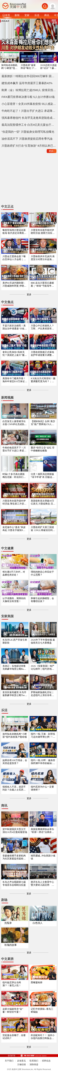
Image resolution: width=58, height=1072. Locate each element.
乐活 (36, 15)
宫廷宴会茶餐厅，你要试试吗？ (14, 1036)
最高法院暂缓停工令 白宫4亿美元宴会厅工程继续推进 (29, 124)
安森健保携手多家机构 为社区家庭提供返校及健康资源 (14, 857)
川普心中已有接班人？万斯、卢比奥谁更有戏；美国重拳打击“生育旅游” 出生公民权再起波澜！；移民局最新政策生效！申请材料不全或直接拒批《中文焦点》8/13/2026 (43, 327)
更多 (51, 151)
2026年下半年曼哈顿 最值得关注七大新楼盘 (43, 641)
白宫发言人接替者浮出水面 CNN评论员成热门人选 (14, 423)
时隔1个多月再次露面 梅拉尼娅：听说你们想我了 (14, 476)
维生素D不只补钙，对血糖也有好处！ (13, 573)
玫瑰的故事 (10, 945)
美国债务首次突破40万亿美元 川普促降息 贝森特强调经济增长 (43, 502)
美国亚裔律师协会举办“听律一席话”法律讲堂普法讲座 (42, 831)
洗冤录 (8, 923)
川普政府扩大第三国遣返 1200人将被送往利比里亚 (43, 529)
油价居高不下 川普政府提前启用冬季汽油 (27, 138)
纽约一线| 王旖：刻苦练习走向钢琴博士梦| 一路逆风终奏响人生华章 (43, 735)
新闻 (17, 15)
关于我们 (9, 1060)
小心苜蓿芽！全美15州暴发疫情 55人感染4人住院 (29, 103)
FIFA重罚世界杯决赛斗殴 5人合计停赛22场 (28, 96)
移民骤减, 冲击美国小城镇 (43, 857)
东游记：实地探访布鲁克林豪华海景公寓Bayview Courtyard (14, 667)
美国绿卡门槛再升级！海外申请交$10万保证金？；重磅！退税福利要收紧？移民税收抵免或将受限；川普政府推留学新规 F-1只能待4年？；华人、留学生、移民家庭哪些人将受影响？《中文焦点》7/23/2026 (14, 380)
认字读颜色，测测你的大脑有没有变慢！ (14, 600)
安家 (26, 15)
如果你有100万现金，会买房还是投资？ (14, 761)
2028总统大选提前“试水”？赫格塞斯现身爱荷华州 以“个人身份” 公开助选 (48, 67)
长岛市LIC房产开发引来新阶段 (14, 641)
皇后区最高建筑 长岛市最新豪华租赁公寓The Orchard (14, 694)
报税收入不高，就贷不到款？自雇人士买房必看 (14, 788)
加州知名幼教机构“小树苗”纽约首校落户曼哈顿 (9, 67)
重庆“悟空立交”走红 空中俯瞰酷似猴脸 (42, 449)
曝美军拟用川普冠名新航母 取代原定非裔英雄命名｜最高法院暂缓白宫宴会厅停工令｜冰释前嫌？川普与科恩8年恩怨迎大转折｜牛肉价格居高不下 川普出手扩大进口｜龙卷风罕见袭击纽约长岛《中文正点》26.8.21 (14, 232)
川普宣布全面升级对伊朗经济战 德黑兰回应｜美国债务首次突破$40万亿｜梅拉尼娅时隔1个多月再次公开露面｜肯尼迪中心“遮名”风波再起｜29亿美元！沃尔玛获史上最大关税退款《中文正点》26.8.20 (43, 232)
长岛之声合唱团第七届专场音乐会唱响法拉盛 (14, 883)
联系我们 (34, 1060)
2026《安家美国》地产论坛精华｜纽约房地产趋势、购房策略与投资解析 (42, 667)
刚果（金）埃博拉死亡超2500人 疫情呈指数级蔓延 (29, 90)
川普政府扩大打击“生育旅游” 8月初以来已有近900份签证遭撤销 (29, 145)
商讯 (46, 15)
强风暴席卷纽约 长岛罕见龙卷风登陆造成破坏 (29, 117)
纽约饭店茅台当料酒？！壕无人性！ (11, 984)
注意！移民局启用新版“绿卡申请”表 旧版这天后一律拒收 (42, 476)
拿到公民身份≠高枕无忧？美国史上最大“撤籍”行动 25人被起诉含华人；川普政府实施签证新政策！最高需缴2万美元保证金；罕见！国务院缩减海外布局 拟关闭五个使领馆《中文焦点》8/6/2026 (14, 354)
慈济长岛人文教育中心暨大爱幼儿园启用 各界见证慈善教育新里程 (42, 883)
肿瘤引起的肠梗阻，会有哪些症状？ (42, 600)
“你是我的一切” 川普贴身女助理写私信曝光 (28, 131)
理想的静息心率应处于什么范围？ (42, 573)
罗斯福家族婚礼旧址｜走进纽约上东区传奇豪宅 (42, 694)
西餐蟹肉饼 (36, 982)
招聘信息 (46, 1060)
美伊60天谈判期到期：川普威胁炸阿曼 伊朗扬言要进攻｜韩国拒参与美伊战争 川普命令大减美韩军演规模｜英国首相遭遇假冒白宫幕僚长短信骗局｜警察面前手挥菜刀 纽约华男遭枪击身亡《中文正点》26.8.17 (14, 284)
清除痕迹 (34, 1064)
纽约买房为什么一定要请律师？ (42, 788)
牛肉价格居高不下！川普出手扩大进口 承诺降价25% (14, 449)
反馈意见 (21, 1060)
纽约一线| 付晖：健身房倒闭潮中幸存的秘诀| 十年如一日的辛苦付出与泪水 (43, 762)
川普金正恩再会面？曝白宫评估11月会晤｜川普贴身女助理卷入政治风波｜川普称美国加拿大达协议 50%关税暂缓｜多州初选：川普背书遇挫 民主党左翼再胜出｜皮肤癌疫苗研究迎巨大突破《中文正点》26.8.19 (14, 258)
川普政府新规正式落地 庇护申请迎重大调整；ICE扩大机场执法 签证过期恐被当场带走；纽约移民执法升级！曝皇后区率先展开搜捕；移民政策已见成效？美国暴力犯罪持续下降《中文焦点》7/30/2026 (43, 354)
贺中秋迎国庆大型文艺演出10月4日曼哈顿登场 (14, 830)
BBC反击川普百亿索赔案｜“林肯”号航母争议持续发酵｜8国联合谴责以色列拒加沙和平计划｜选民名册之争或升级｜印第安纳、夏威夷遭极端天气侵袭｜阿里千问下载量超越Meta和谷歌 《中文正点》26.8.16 (43, 284)
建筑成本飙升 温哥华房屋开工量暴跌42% (27, 83)
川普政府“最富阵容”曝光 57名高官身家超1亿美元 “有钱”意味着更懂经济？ (29, 67)
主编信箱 (21, 1064)
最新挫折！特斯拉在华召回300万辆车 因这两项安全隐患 (29, 76)
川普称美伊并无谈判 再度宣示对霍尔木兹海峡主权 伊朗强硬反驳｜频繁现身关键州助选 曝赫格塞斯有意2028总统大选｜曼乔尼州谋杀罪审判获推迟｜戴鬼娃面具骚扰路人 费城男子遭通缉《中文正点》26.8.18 (43, 258)
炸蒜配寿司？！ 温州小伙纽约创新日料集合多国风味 (43, 1037)
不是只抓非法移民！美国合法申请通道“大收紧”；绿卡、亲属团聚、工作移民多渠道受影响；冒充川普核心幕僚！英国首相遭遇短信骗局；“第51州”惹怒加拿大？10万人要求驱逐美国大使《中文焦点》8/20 (14, 327)
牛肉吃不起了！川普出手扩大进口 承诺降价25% (29, 110)
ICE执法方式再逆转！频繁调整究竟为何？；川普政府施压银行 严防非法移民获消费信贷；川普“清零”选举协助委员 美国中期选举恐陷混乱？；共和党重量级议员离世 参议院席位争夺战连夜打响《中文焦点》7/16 (43, 380)
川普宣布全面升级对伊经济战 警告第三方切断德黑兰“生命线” (14, 502)
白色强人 (38, 923)
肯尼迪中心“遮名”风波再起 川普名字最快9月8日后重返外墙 (14, 529)
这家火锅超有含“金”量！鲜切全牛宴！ (12, 1010)
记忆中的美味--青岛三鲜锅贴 (42, 1010)
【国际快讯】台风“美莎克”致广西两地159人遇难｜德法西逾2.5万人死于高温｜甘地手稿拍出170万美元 (43, 423)
